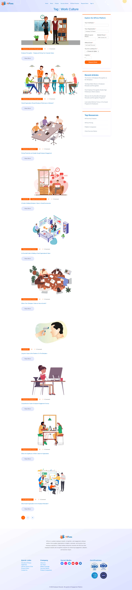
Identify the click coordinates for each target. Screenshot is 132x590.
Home (46, 3)
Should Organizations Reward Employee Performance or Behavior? (37, 103)
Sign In (92, 3)
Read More (28, 58)
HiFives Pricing (89, 122)
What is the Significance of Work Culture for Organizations (35, 453)
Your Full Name (89, 22)
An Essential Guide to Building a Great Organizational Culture (35, 253)
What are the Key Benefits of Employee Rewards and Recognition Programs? (95, 96)
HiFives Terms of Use (27, 566)
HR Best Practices (74, 3)
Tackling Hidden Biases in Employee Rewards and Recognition (95, 84)
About (51, 3)
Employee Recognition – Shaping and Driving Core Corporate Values (37, 53)
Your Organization (90, 29)
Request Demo (84, 3)
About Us (42, 563)
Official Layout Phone (89, 35)
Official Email (89, 42)
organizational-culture (38, 199)
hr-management (27, 499)
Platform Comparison (90, 127)
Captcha (87, 55)
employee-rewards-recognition (32, 48)
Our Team (43, 564)
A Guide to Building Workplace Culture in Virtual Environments (36, 203)
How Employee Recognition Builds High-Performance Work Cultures (96, 90)
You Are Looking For (91, 48)
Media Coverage (44, 566)
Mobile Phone (101, 35)
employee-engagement (29, 149)
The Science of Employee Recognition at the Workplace (96, 78)
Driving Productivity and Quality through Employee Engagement (36, 153)
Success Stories (64, 3)
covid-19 (25, 199)
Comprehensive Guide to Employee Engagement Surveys (35, 403)
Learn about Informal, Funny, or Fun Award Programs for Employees (96, 102)
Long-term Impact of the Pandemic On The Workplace (34, 353)
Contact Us (24, 570)
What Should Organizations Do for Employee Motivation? (34, 503)
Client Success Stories (91, 131)
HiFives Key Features (90, 118)
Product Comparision (46, 570)
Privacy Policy (25, 568)
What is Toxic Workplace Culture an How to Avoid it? (33, 303)
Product (57, 3)
